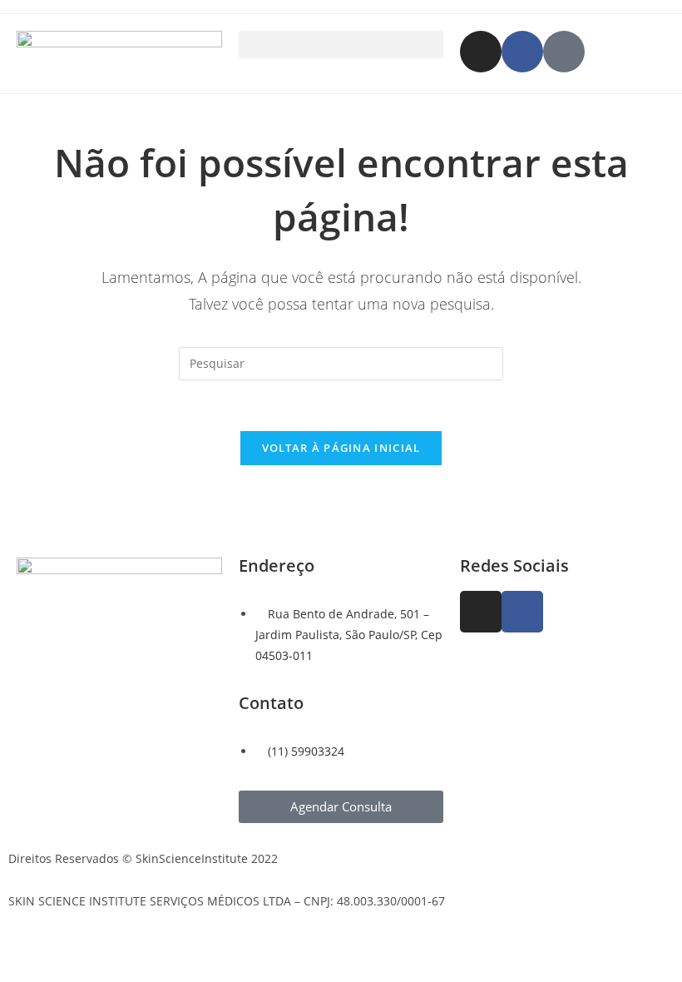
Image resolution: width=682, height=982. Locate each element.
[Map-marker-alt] (564, 51)
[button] (341, 44)
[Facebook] (522, 51)
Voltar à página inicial (341, 447)
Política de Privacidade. (72, 880)
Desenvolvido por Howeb (77, 938)
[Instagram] (481, 51)
